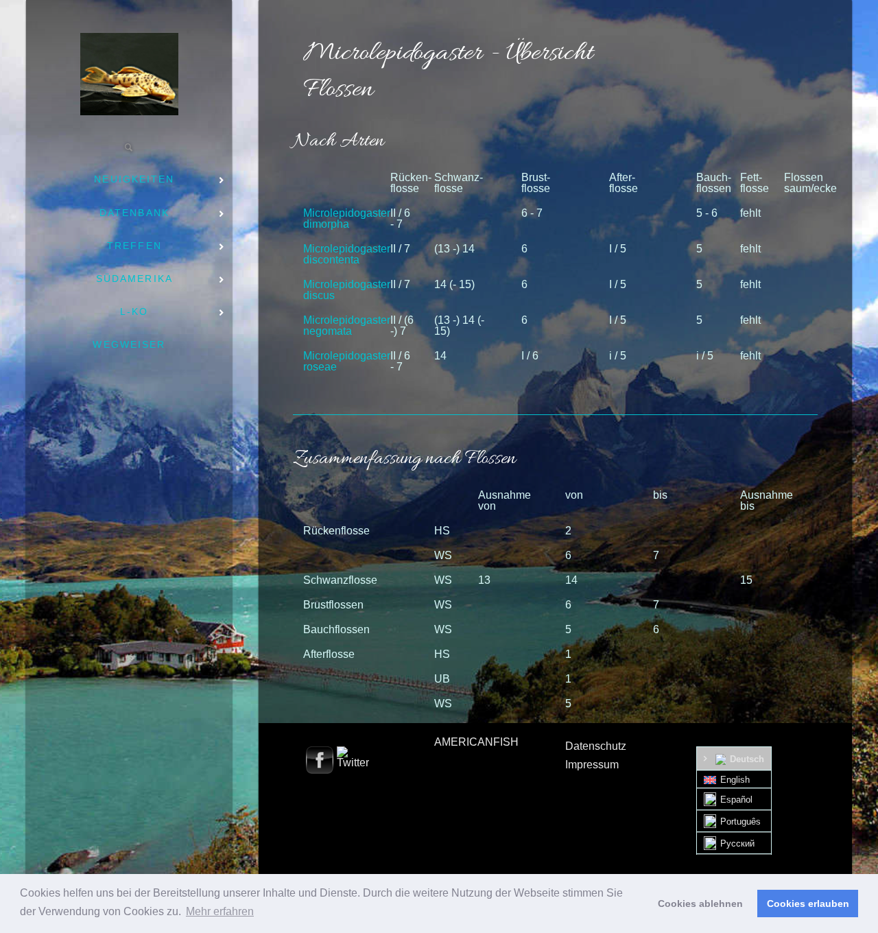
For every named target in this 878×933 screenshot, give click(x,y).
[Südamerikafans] (129, 74)
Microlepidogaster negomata (346, 325)
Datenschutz (595, 746)
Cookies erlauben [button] (808, 903)
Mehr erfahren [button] (220, 911)
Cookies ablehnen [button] (700, 903)
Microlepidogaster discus (346, 290)
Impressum (592, 764)
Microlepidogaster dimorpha (346, 218)
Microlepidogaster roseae (346, 361)
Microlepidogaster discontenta (346, 254)
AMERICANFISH (476, 742)
